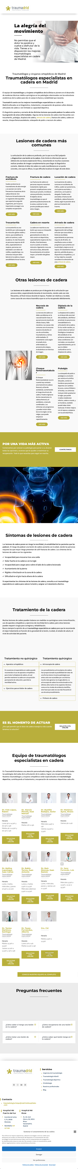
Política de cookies (28, 1165)
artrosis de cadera (44, 117)
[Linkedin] (62, 863)
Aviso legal (52, 1165)
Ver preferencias (39, 1160)
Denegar (39, 1154)
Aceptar (39, 1149)
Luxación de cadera (65, 177)
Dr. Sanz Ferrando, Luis (67, 869)
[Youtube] (21, 1085)
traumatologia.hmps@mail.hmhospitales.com (19, 1104)
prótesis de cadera (63, 262)
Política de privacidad (41, 1165)
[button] (75, 1132)
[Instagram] (17, 1085)
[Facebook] (14, 1085)
